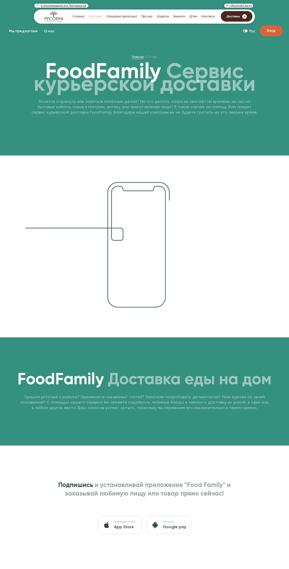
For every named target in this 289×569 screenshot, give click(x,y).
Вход (271, 31)
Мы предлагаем (23, 31)
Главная (138, 57)
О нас (49, 31)
